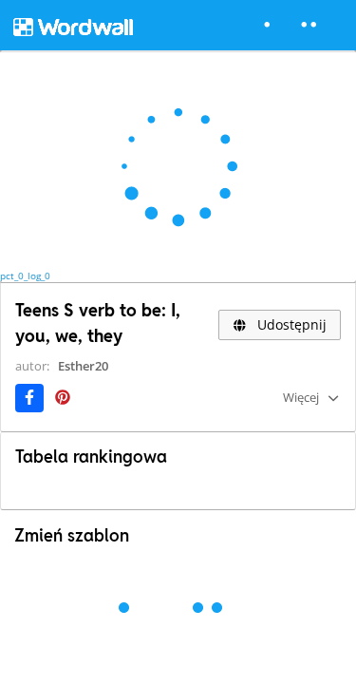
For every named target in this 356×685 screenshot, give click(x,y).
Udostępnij (290, 324)
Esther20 (83, 365)
